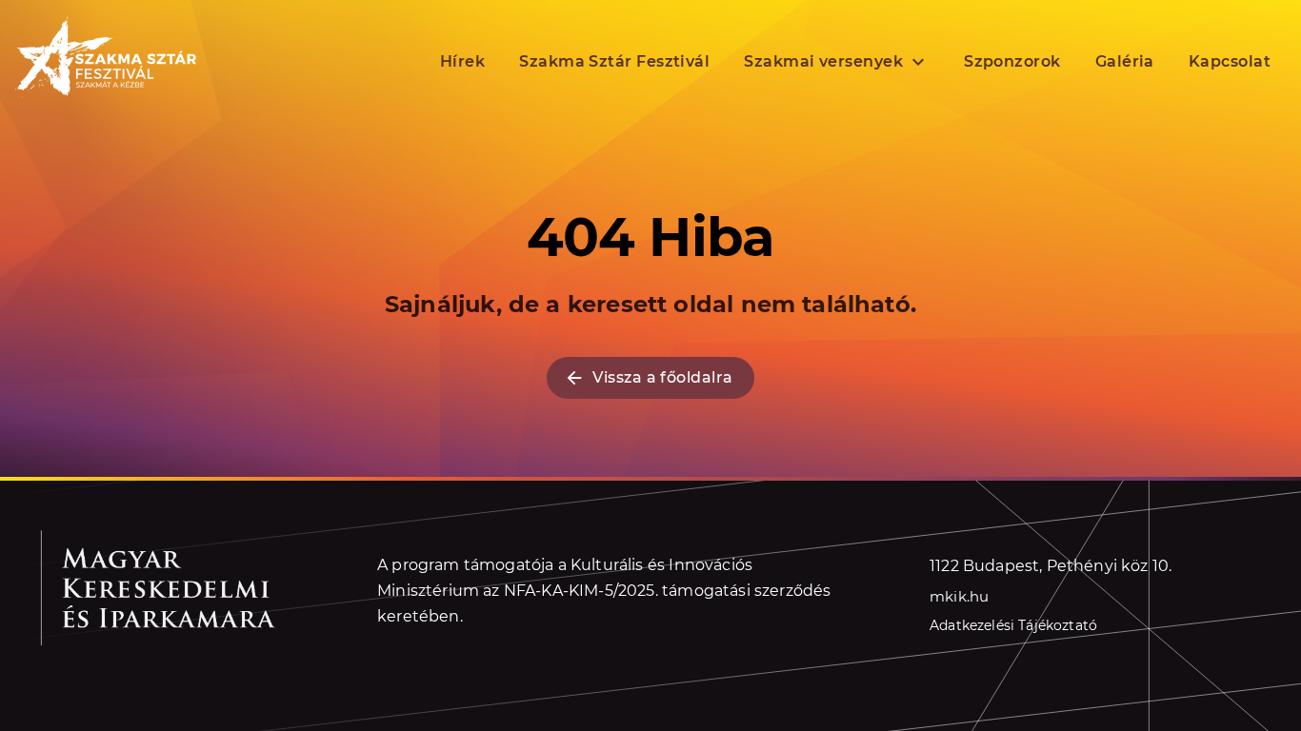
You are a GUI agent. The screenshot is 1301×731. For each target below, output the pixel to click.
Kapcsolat (1230, 61)
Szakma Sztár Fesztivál (614, 61)
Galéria (1124, 61)
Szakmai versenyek (823, 61)
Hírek (462, 61)
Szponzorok (1012, 61)
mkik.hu (959, 596)
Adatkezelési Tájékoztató (1013, 625)
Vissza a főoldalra (662, 377)
